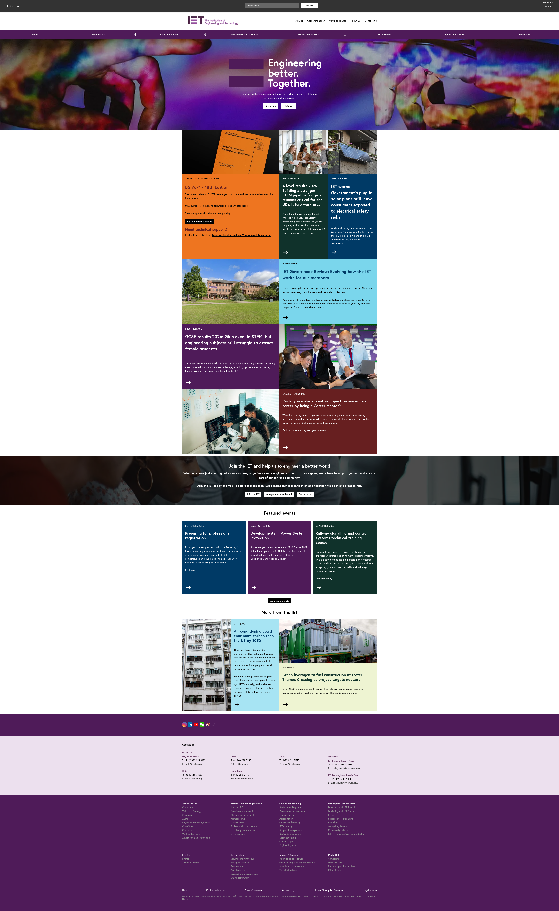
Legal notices (370, 890)
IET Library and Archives (243, 830)
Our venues (187, 830)
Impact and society (454, 34)
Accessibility (288, 890)
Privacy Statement (254, 890)
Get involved (384, 34)
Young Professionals (240, 862)
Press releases (335, 862)
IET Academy (286, 826)
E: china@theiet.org (192, 778)
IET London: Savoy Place (341, 760)
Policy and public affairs (291, 858)
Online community (240, 877)
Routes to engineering (290, 833)
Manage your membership (279, 494)
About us (355, 20)
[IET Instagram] (184, 724)
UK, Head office (190, 756)
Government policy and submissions (297, 862)
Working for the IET (191, 833)
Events (185, 858)
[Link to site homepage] (212, 21)
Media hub (524, 34)
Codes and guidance (338, 830)
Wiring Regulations (337, 826)
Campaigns (333, 858)
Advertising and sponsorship (196, 837)
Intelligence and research (244, 34)
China (185, 770)
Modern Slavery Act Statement (329, 890)
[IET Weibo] (208, 724)
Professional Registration (292, 807)
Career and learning (168, 34)
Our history (187, 807)
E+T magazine (238, 833)
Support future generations (244, 873)
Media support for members (341, 866)
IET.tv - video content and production (346, 833)
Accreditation (286, 818)
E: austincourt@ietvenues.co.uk (343, 782)
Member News (238, 818)
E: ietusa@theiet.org (290, 764)
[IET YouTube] (196, 725)
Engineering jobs (288, 845)
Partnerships (237, 866)
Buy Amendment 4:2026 (199, 221)
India (233, 756)
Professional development (292, 811)
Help (184, 890)
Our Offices (187, 752)
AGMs (185, 818)
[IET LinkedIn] (190, 724)
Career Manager (316, 20)
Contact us (371, 20)
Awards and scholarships (292, 866)
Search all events (190, 862)
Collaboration (238, 870)
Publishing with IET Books (341, 811)
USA (282, 756)
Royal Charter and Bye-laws (196, 822)
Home (35, 34)
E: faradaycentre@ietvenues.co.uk (345, 768)
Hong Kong (236, 770)
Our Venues (333, 756)
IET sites (9, 5)
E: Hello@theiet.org (192, 764)
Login (548, 6)
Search (309, 5)
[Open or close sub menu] (135, 34)
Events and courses (308, 34)
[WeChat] (202, 724)
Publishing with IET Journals (342, 807)
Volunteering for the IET (242, 858)
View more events (279, 600)
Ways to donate (337, 20)
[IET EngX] (213, 724)
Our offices (187, 826)
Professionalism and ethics (244, 826)
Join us (299, 20)
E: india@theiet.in (239, 764)
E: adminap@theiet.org (242, 778)
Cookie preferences (215, 890)
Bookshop (333, 822)
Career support (287, 841)
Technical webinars (289, 870)
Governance (188, 814)
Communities (237, 822)
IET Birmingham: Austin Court (344, 775)
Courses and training (290, 822)
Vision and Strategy (192, 811)
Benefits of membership (242, 811)
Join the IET (253, 494)
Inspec (331, 814)
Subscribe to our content (340, 818)
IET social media (336, 870)
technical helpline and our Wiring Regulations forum (241, 235)
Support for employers (291, 830)
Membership (98, 34)
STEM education (288, 837)
